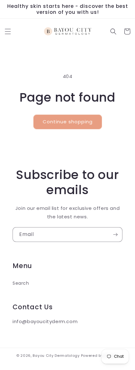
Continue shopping (68, 121)
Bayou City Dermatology (56, 355)
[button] (8, 31)
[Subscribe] (115, 234)
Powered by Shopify (100, 355)
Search (21, 283)
